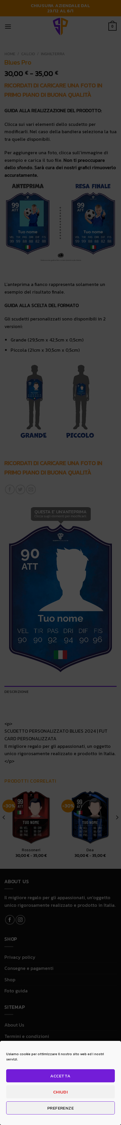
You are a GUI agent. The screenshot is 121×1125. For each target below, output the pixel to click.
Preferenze (60, 1108)
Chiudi (60, 1091)
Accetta (60, 1075)
